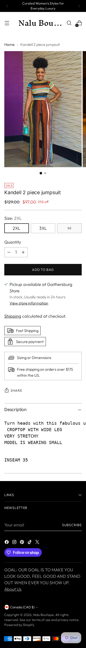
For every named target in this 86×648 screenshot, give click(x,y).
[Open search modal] (69, 23)
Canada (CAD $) (22, 607)
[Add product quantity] (23, 252)
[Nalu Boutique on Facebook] (7, 543)
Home (9, 44)
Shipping (12, 316)
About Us (13, 589)
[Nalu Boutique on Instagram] (15, 543)
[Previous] (7, 6)
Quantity (12, 242)
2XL (16, 228)
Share (16, 390)
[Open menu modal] (7, 23)
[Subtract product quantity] (9, 252)
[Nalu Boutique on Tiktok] (30, 543)
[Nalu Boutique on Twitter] (38, 543)
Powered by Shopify (19, 625)
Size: (13, 218)
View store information (29, 303)
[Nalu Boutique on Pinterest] (22, 543)
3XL (43, 228)
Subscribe (72, 525)
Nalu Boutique (43, 615)
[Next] (79, 6)
